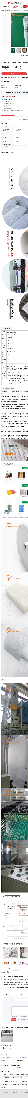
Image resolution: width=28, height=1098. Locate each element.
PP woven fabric (18, 1060)
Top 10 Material (6, 1084)
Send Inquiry (14, 73)
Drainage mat (4, 1060)
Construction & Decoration (10, 10)
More (2, 1087)
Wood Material (6, 1077)
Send (14, 1019)
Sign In (3, 110)
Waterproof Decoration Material (10, 1081)
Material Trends (15, 1084)
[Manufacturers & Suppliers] (14, 2)
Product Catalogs (22, 1057)
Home (2, 10)
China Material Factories (8, 1074)
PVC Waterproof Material (17, 1077)
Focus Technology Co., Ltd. (18, 1092)
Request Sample (24, 77)
